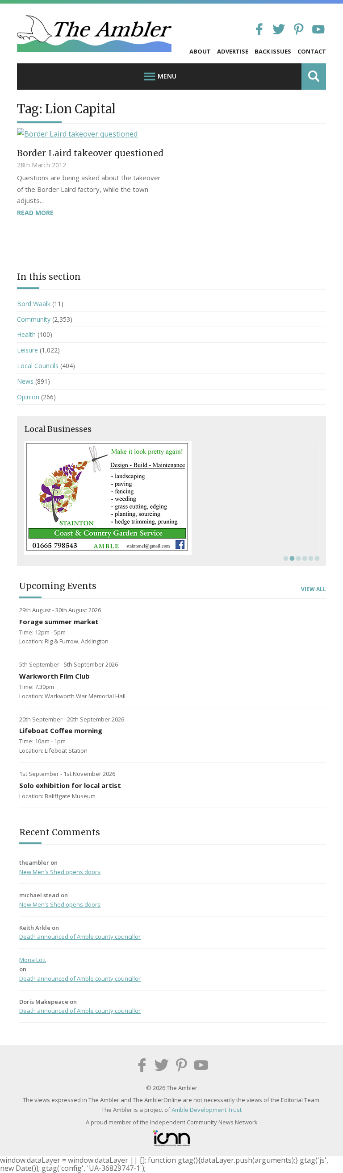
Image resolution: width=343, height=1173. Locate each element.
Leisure (27, 350)
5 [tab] (310, 558)
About (200, 51)
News (25, 381)
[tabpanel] (171, 498)
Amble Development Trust (207, 1110)
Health (26, 334)
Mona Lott (32, 960)
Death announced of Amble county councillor (80, 937)
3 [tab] (297, 558)
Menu (167, 76)
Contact (311, 51)
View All (313, 589)
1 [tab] (285, 558)
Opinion (28, 397)
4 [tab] (303, 558)
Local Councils (38, 365)
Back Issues (273, 51)
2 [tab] (291, 558)
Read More (35, 212)
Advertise (232, 51)
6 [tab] (316, 558)
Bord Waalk (33, 303)
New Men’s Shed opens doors (59, 872)
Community (33, 319)
